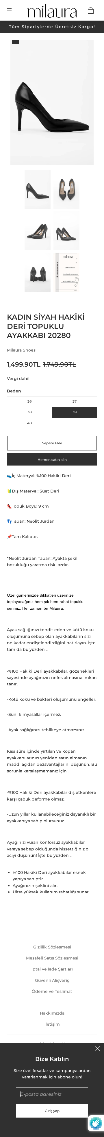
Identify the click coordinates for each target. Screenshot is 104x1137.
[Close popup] (97, 1049)
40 (29, 423)
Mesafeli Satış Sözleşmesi (52, 958)
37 (75, 401)
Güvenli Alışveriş (52, 980)
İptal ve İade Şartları (52, 969)
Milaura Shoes (21, 350)
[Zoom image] (52, 103)
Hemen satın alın (52, 459)
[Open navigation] (13, 10)
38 (29, 412)
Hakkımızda (52, 1013)
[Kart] (90, 10)
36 (29, 401)
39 (75, 412)
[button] (18, 103)
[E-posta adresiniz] (52, 1094)
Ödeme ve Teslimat (52, 991)
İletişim (52, 1024)
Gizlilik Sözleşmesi (52, 947)
